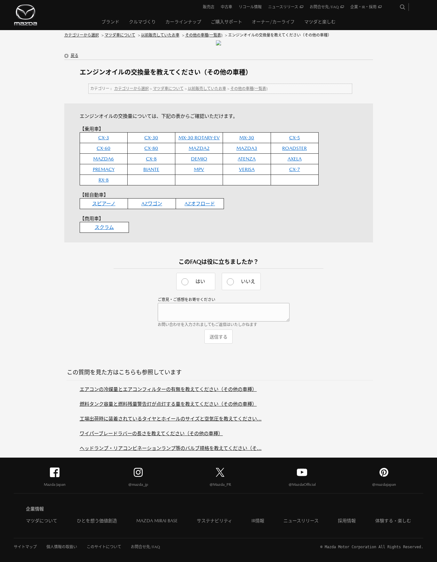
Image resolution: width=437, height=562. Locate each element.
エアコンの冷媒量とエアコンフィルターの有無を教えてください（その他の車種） (168, 389)
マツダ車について (120, 35)
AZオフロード (200, 203)
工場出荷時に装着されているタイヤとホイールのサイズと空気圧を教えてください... (171, 418)
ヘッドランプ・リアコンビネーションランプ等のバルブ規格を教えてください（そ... (171, 448)
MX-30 (246, 137)
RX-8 (104, 180)
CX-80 (151, 148)
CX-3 (103, 137)
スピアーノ (103, 203)
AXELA (295, 158)
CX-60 (103, 148)
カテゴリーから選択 (81, 35)
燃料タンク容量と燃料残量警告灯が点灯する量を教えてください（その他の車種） (168, 404)
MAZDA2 (199, 148)
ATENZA (247, 158)
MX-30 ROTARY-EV (199, 137)
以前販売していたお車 (160, 35)
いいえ (248, 281)
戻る (74, 55)
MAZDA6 (103, 158)
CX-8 (151, 158)
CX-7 (294, 169)
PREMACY (104, 169)
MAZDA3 (246, 148)
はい (200, 281)
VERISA (247, 169)
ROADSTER (294, 148)
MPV (199, 169)
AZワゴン (151, 203)
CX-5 (294, 137)
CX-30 (151, 137)
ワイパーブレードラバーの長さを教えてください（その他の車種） (151, 433)
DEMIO (199, 158)
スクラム (104, 227)
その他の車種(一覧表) (203, 35)
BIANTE (151, 169)
